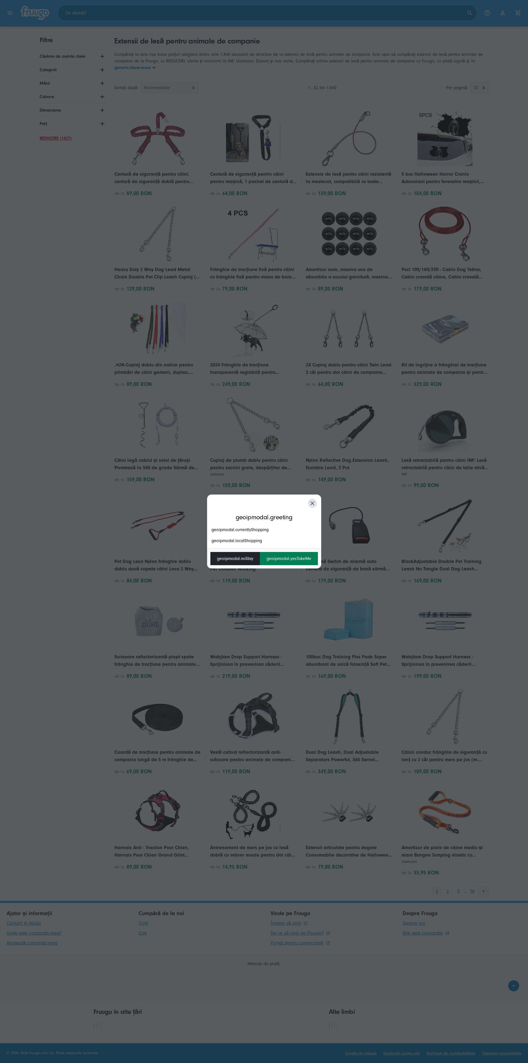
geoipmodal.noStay (235, 558)
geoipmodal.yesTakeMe (288, 558)
